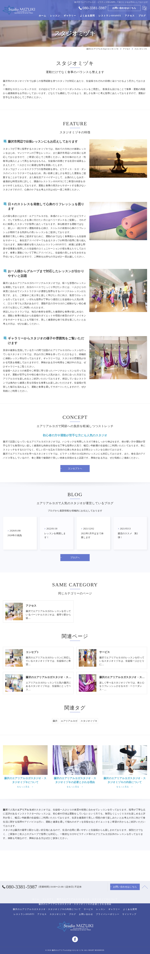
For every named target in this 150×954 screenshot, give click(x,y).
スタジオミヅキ (89, 721)
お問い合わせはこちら (124, 8)
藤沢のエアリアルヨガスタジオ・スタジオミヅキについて (87, 899)
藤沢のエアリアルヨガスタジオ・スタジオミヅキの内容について (47, 909)
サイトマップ (129, 914)
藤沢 (55, 721)
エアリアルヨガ (69, 721)
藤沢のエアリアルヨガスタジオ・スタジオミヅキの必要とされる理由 (75, 904)
